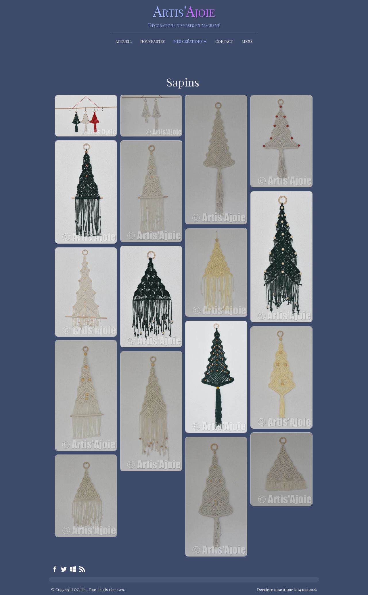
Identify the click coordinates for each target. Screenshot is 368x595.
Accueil (124, 41)
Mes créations (190, 41)
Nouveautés (152, 41)
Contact (224, 41)
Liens (246, 41)
